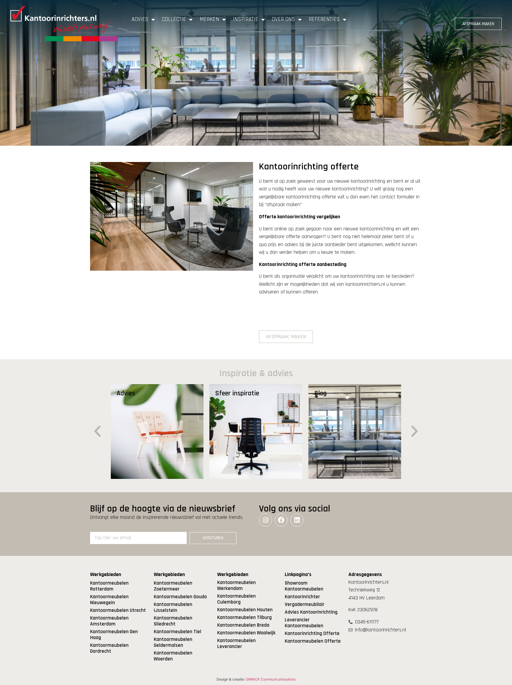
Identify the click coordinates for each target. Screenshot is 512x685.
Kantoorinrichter (302, 597)
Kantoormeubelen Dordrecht (109, 648)
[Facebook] (281, 520)
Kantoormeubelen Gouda (180, 597)
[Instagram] (265, 520)
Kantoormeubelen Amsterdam (109, 621)
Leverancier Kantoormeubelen (304, 623)
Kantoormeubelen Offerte (313, 641)
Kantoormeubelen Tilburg (244, 617)
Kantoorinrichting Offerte (312, 633)
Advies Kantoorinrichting (311, 612)
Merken (209, 19)
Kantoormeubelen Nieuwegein (109, 600)
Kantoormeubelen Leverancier (236, 643)
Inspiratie (245, 19)
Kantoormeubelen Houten (245, 610)
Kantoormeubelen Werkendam (236, 585)
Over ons (283, 19)
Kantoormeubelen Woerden (173, 656)
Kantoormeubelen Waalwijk (246, 633)
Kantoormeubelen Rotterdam (109, 586)
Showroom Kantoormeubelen (304, 586)
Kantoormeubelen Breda (243, 625)
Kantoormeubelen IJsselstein (173, 607)
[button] (97, 431)
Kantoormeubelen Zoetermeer (173, 586)
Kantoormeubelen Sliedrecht (173, 621)
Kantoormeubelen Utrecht (118, 610)
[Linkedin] (296, 520)
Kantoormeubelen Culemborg (236, 599)
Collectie (174, 19)
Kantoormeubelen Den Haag (114, 635)
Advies (140, 19)
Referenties (324, 19)
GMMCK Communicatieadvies (271, 679)
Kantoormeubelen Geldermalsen (173, 642)
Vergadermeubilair (304, 604)
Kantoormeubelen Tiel (177, 632)
